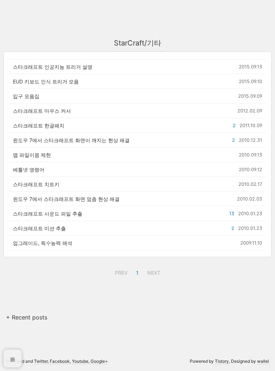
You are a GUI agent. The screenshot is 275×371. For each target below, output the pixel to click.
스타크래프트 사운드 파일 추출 (47, 214)
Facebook (60, 361)
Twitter (41, 361)
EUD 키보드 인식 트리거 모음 (46, 81)
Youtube (80, 361)
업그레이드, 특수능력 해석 (42, 243)
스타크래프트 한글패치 (38, 125)
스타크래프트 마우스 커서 (42, 111)
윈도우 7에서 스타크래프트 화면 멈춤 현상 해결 (66, 199)
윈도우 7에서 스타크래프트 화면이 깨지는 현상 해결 (71, 140)
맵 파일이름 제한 (32, 155)
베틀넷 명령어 (28, 170)
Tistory (222, 361)
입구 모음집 (26, 96)
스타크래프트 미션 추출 (39, 228)
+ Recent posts (26, 317)
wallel (263, 361)
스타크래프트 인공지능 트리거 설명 (52, 67)
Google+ (99, 361)
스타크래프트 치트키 (36, 184)
